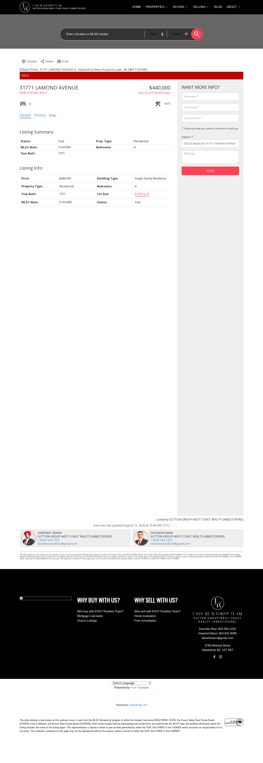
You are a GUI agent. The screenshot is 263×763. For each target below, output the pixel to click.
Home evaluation (145, 616)
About (232, 6)
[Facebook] (214, 656)
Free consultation (145, 620)
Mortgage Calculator (90, 616)
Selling (199, 6)
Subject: (186, 137)
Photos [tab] (40, 115)
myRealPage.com (138, 705)
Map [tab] (52, 115)
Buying (178, 6)
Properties (155, 6)
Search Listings (87, 620)
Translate (143, 687)
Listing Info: (31, 168)
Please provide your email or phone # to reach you (211, 128)
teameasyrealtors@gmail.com (57, 544)
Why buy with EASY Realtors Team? (100, 611)
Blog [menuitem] (218, 6)
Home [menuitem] (136, 6)
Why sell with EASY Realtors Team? (157, 611)
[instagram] (220, 656)
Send (210, 171)
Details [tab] (25, 115)
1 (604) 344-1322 (49, 540)
